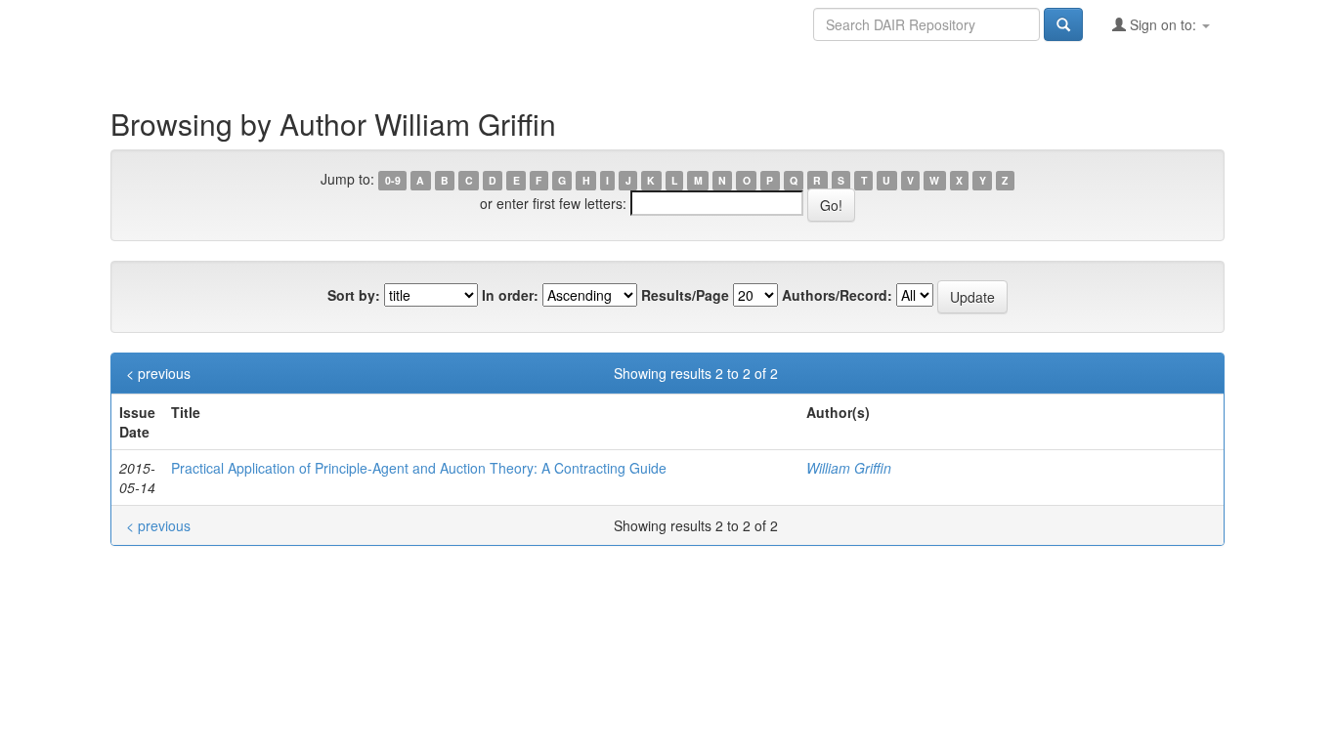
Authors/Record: (837, 295)
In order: (510, 295)
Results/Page (685, 295)
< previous (158, 373)
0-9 (393, 180)
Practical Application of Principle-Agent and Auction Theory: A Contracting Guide (419, 468)
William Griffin (848, 468)
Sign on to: (1163, 24)
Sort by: (353, 295)
